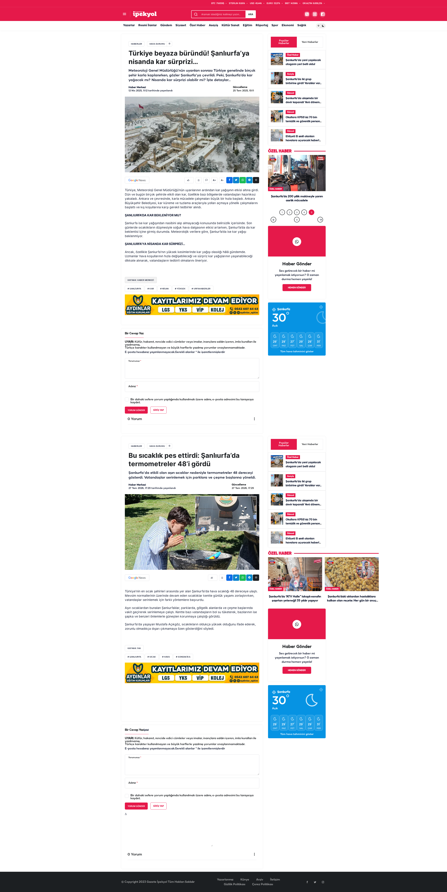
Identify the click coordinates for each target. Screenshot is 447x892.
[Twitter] (315, 882)
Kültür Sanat (230, 25)
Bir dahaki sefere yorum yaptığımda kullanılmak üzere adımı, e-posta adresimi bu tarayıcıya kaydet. (192, 401)
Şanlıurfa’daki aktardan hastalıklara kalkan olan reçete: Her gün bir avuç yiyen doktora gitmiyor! (351, 600)
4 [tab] (304, 212)
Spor (275, 25)
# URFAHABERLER (201, 289)
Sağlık (301, 25)
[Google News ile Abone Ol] (137, 180)
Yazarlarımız (225, 879)
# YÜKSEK (180, 289)
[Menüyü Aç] (124, 14)
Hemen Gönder (297, 288)
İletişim (275, 879)
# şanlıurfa (134, 657)
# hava (166, 657)
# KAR (151, 289)
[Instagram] (323, 882)
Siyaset (180, 25)
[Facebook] (307, 882)
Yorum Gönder (136, 410)
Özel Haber (197, 25)
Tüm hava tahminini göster (297, 351)
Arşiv (259, 879)
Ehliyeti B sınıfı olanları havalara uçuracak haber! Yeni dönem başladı (302, 140)
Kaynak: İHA (134, 648)
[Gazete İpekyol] (145, 14)
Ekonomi (288, 25)
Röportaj (262, 25)
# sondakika (183, 657)
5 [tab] (311, 212)
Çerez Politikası (262, 884)
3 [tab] (297, 212)
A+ (214, 180)
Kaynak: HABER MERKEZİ (141, 280)
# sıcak (152, 657)
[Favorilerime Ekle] (199, 180)
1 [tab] (282, 212)
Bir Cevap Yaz (134, 333)
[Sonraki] (320, 219)
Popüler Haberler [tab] (284, 42)
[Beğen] (189, 180)
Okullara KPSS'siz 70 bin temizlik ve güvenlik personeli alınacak (304, 121)
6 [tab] (297, 219)
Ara (250, 14)
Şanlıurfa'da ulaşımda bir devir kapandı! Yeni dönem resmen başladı (303, 102)
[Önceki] (273, 219)
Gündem (166, 25)
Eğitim (247, 25)
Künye (244, 879)
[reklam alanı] (192, 304)
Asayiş (213, 25)
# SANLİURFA (134, 289)
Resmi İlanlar (147, 25)
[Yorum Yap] (206, 180)
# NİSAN (164, 289)
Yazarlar (129, 25)
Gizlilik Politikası (234, 884)
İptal (146, 730)
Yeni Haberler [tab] (310, 42)
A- (222, 180)
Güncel (290, 93)
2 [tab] (289, 212)
